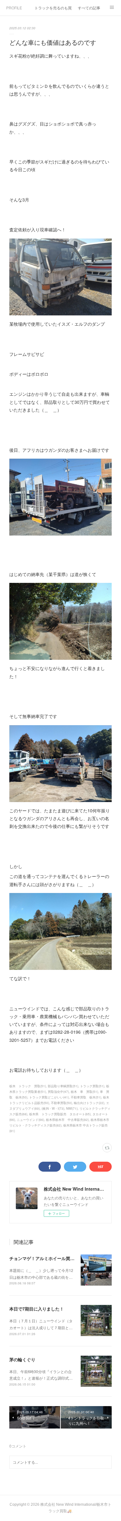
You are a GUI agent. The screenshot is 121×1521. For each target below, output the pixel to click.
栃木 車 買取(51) (84, 1091)
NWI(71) (72, 1108)
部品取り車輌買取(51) (63, 1086)
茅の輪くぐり (22, 1359)
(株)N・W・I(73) (53, 1108)
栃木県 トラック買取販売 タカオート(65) (60, 1114)
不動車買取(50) (61, 1103)
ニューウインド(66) (30, 1119)
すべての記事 (89, 7)
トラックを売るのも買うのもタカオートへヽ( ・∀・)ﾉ (53, 7)
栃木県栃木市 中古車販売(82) (67, 1119)
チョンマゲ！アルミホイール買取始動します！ (55, 1258)
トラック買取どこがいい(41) (49, 1097)
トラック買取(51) (92, 1086)
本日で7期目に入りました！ (36, 1309)
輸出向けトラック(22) (89, 1103)
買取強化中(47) (58, 1091)
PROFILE (14, 7)
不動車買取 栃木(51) (86, 1097)
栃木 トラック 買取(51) (27, 1086)
